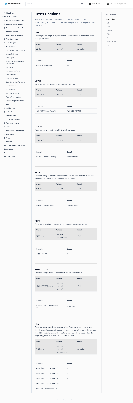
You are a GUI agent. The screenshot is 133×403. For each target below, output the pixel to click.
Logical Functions (12, 78)
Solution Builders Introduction (14, 20)
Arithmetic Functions (13, 71)
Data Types (10, 58)
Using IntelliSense (12, 54)
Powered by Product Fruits (66, 400)
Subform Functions (12, 93)
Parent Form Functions (13, 97)
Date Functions (11, 75)
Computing (9, 67)
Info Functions (10, 89)
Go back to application (119, 4)
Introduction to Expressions (15, 50)
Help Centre (96, 4)
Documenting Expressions (15, 101)
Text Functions (11, 86)
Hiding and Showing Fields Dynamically (15, 62)
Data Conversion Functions (15, 82)
